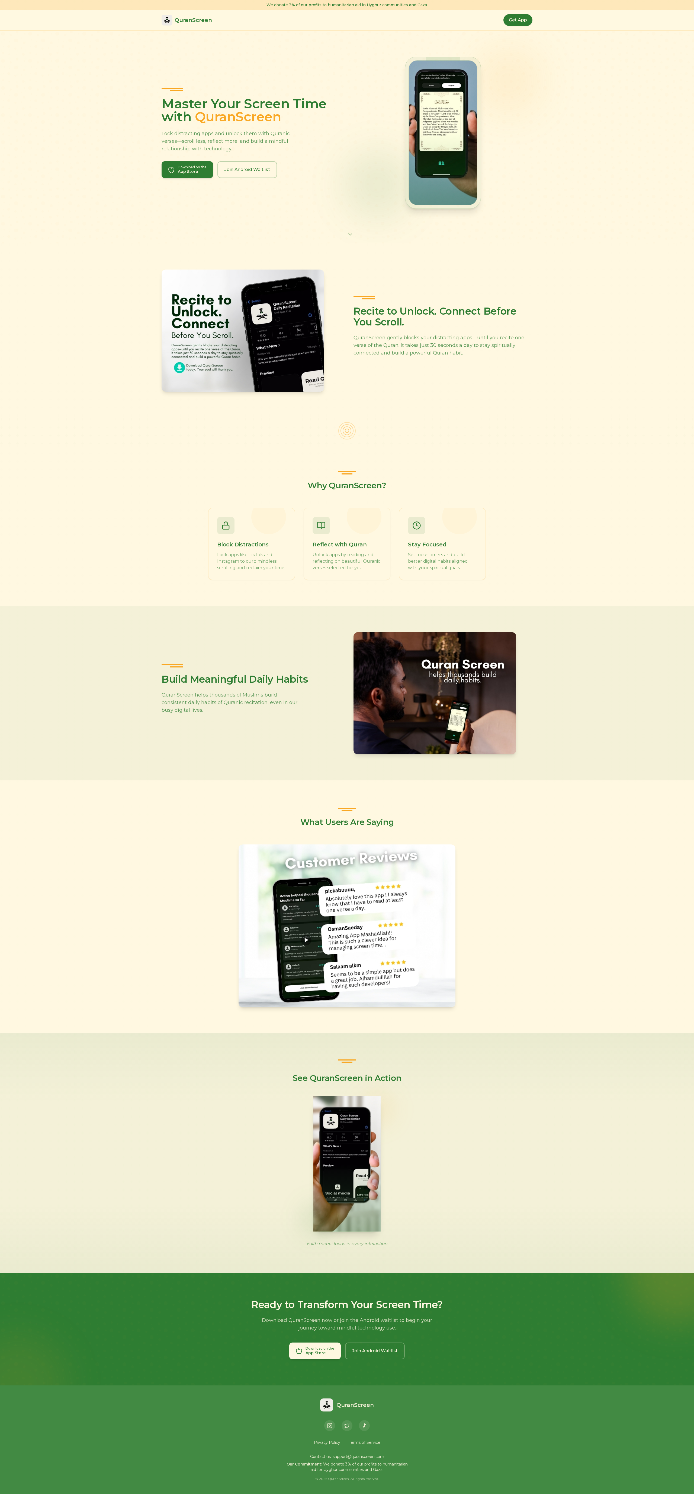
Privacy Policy (327, 1442)
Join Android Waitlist (247, 169)
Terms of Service (364, 1442)
